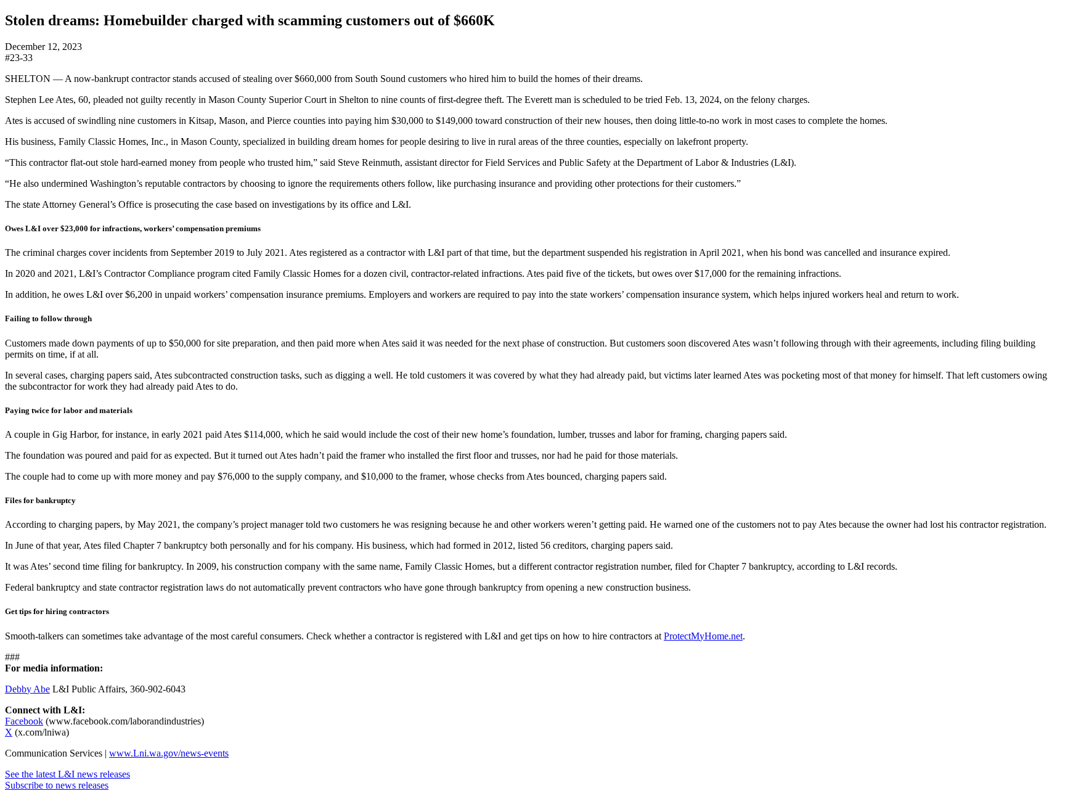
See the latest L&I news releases (67, 774)
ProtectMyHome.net (703, 636)
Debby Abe (27, 689)
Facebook (24, 721)
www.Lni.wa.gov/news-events (169, 753)
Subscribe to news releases (56, 785)
